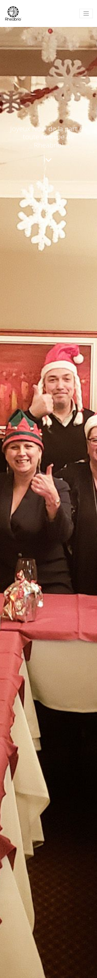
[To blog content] (48, 159)
